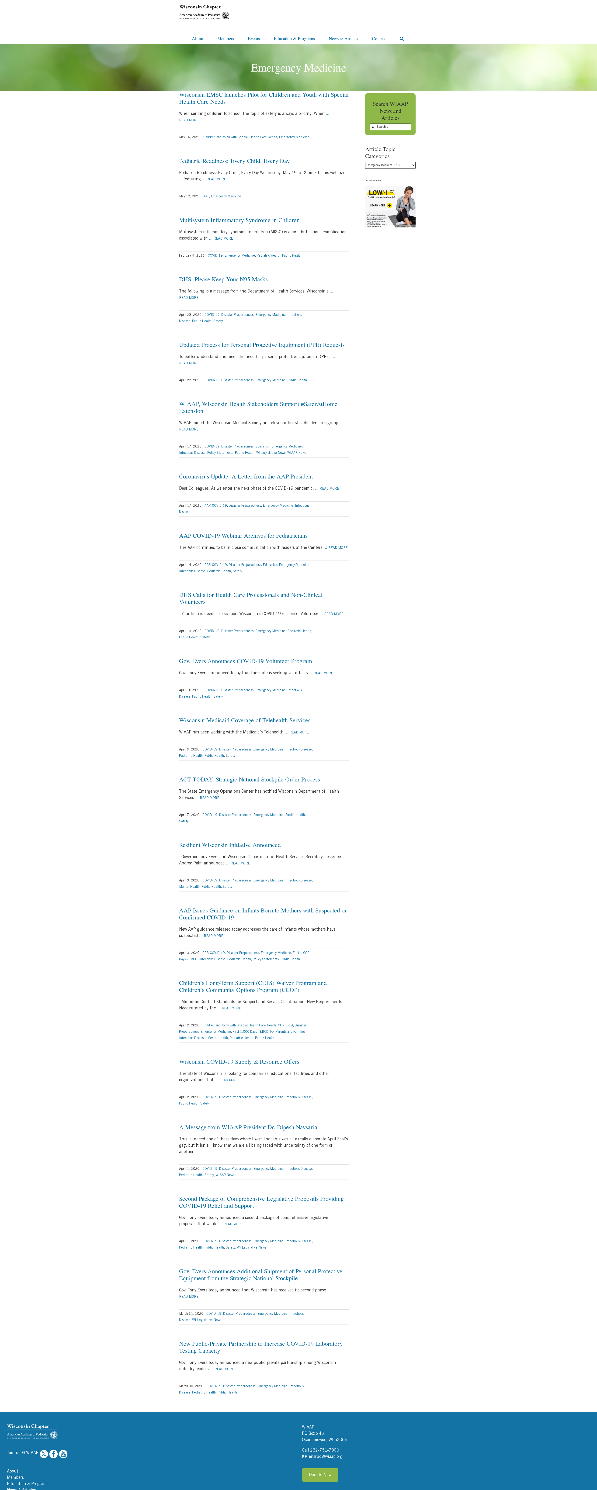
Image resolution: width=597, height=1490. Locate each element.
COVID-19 (215, 255)
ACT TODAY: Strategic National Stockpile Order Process (249, 779)
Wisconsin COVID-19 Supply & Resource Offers (239, 1061)
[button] (402, 38)
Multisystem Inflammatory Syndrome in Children (239, 220)
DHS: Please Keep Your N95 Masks (223, 279)
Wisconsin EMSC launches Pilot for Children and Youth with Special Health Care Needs (264, 97)
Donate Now (320, 1475)
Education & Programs (28, 1484)
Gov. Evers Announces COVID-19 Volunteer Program (245, 661)
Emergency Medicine (294, 137)
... (214, 179)
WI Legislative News (270, 452)
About (12, 1471)
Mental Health (189, 886)
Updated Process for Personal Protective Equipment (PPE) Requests (262, 344)
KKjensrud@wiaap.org (322, 1457)
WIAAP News (296, 452)
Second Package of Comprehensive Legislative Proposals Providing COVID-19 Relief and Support (261, 1201)
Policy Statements (220, 452)
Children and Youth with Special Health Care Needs (240, 137)
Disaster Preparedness (237, 315)
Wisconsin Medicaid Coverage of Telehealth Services (244, 720)
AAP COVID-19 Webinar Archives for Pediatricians (243, 535)
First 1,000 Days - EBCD (250, 1031)
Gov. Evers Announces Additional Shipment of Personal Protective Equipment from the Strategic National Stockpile (260, 1274)
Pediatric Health (268, 255)
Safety (218, 321)
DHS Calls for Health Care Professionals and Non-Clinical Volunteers (251, 598)
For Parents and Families (287, 1031)
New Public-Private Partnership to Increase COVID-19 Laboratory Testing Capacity (261, 1346)
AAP (206, 196)
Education (262, 446)
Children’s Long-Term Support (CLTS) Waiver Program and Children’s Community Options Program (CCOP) (253, 986)
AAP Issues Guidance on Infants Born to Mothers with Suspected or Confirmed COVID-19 (263, 913)
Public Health (292, 255)
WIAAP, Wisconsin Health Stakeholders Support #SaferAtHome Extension (258, 407)
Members (15, 1478)
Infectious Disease (192, 452)
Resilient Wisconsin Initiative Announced (230, 845)
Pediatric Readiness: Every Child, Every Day (234, 161)
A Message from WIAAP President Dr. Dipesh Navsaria (248, 1127)
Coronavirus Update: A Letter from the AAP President (246, 476)
